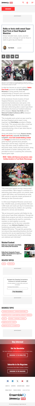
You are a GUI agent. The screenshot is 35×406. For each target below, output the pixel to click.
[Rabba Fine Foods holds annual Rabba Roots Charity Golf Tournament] (29, 247)
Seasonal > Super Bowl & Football (17, 318)
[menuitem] (3, 56)
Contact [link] (28, 385)
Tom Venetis (11, 48)
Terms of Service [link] (17, 390)
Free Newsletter (17, 291)
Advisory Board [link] (20, 385)
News (4, 263)
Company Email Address (12, 287)
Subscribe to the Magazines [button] (17, 371)
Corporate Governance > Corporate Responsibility (15, 311)
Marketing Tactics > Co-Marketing (11, 325)
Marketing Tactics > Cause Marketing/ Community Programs (17, 315)
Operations (11, 263)
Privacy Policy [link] (8, 390)
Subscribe (8, 9)
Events (4, 318)
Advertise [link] (13, 385)
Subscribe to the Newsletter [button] (17, 355)
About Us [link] (7, 385)
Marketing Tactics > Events (9, 322)
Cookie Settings (26, 390)
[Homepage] (7, 2)
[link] (3, 56)
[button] (32, 3)
